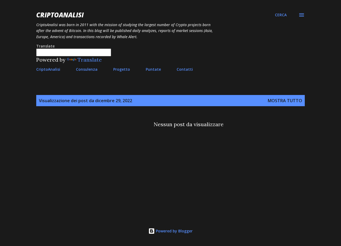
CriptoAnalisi (60, 14)
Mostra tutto (285, 101)
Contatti (185, 69)
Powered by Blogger (174, 230)
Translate (90, 59)
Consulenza (87, 69)
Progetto (121, 69)
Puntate (153, 69)
